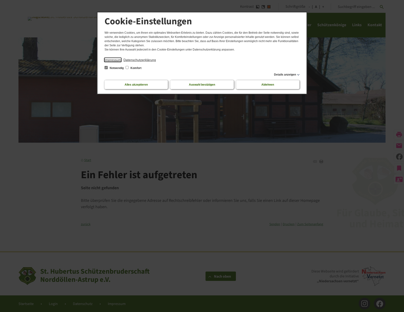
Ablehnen (267, 84)
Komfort (135, 68)
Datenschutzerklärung (139, 60)
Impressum (113, 60)
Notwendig (116, 68)
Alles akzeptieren (136, 84)
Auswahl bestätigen (202, 84)
